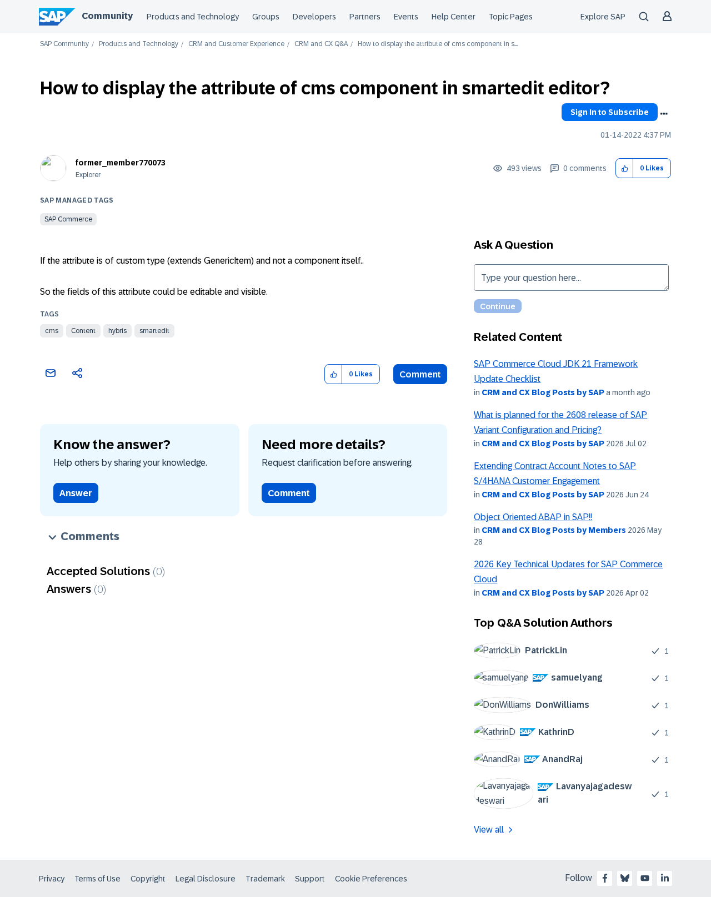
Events (406, 16)
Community (107, 16)
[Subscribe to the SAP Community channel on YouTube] (644, 878)
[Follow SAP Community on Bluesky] (624, 878)
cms (51, 331)
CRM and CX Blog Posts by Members (554, 530)
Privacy (51, 878)
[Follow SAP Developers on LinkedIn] (664, 878)
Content (83, 331)
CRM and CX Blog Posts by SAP (543, 392)
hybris (117, 331)
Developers (314, 16)
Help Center (453, 16)
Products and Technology (193, 16)
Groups (265, 16)
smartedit (154, 331)
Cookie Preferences (371, 878)
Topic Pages (511, 16)
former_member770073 (121, 162)
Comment (420, 374)
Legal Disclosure (206, 878)
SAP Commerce (68, 219)
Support (310, 878)
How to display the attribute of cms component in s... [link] (438, 44)
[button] (624, 168)
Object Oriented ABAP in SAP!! (533, 517)
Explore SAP (602, 16)
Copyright (148, 878)
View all (489, 829)
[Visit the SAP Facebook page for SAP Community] (604, 878)
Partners (364, 16)
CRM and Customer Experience (236, 44)
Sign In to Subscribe (609, 112)
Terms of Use (97, 878)
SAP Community (64, 44)
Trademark (265, 878)
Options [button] (663, 113)
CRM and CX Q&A (321, 44)
